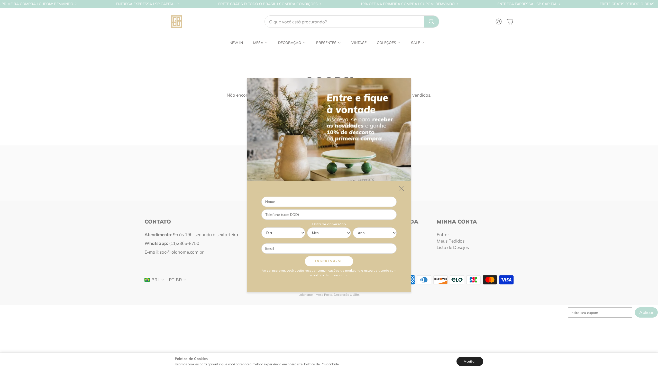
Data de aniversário (329, 224)
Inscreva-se (329, 261)
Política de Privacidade (321, 364)
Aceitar (470, 361)
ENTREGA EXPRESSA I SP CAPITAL (123, 4)
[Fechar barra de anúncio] (652, 4)
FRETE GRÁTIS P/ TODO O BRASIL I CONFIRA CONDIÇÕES (245, 4)
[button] (352, 21)
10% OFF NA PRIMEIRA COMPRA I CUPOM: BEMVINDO (384, 4)
